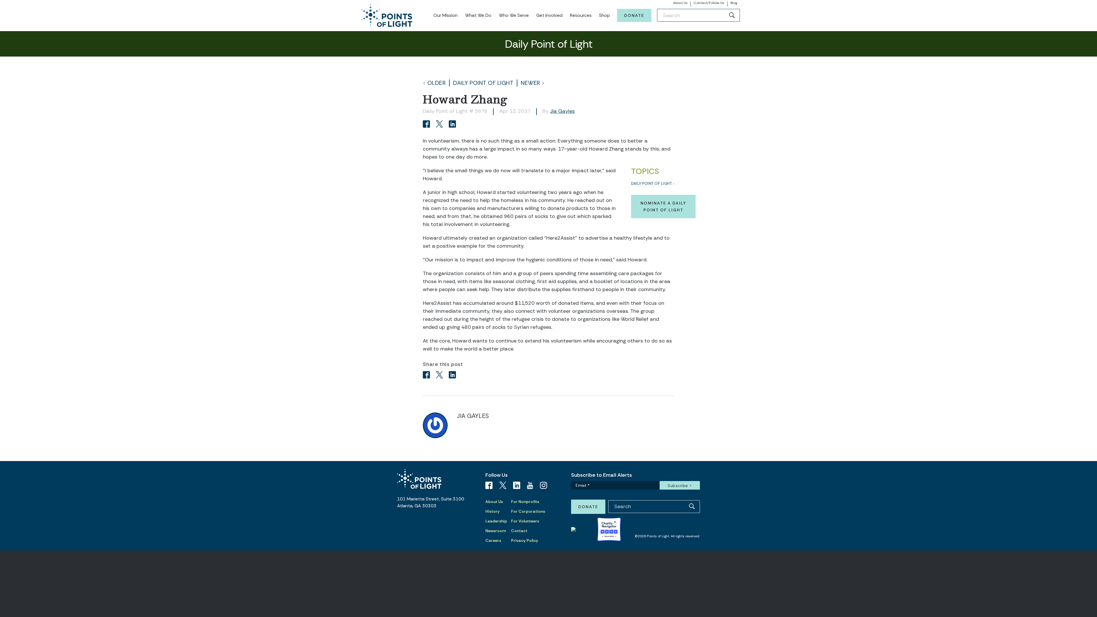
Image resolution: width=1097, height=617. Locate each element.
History (492, 511)
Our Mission (445, 15)
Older (436, 83)
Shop (604, 15)
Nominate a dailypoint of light (663, 207)
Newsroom (495, 530)
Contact (519, 530)
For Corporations (528, 511)
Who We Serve (514, 15)
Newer (530, 83)
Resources (581, 15)
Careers (493, 540)
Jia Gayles (562, 111)
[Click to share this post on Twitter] (440, 124)
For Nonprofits (525, 501)
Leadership (496, 521)
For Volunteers (525, 521)
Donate (634, 15)
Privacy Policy (524, 540)
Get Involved (549, 15)
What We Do (478, 15)
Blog (733, 3)
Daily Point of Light (483, 83)
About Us (680, 3)
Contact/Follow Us (709, 3)
